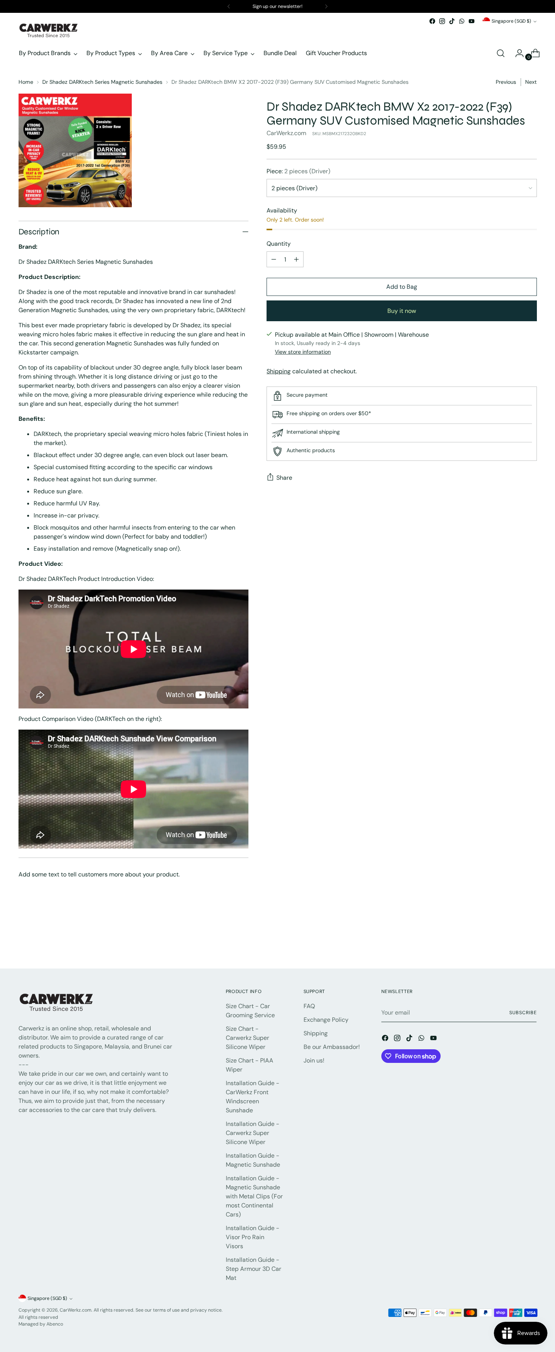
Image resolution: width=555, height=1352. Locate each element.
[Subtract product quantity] (274, 259)
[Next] (326, 6)
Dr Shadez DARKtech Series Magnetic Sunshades (102, 82)
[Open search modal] (500, 53)
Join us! (314, 1060)
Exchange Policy (326, 1020)
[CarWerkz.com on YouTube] (471, 21)
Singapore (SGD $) (511, 21)
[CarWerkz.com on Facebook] (432, 21)
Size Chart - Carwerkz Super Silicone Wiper (247, 1038)
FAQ (309, 1006)
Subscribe (522, 1013)
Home (25, 82)
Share (284, 478)
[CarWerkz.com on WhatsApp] (461, 21)
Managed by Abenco (40, 1324)
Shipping (279, 371)
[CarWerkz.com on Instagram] (442, 21)
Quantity (279, 244)
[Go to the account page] (516, 53)
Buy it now (401, 311)
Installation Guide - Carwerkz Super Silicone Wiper (252, 1133)
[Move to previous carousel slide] (513, 942)
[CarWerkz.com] (48, 30)
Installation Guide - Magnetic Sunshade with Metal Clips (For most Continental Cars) (254, 1196)
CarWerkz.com (286, 133)
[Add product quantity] (296, 259)
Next (531, 82)
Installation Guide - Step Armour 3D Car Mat (253, 1269)
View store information (303, 351)
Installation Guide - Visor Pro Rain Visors (252, 1237)
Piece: (298, 171)
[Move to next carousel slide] (530, 942)
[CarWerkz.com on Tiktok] (452, 21)
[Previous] (228, 6)
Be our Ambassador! (332, 1047)
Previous (506, 82)
